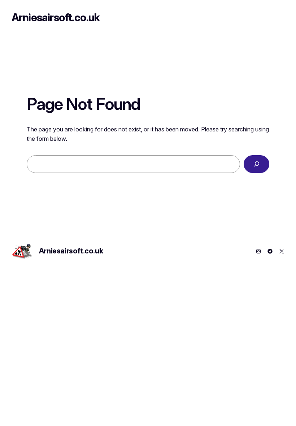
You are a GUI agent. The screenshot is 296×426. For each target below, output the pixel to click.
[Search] (256, 164)
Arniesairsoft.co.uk (56, 17)
